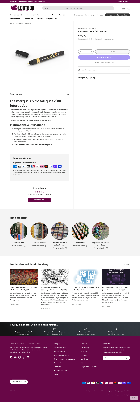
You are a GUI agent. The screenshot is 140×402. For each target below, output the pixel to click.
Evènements (78, 15)
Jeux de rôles (15, 19)
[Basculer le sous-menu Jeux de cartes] (56, 15)
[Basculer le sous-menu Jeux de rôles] (21, 18)
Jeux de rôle (19, 242)
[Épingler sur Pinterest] (94, 78)
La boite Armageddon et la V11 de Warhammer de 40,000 (23, 288)
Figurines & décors (60, 370)
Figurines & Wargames (45, 19)
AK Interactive (82, 28)
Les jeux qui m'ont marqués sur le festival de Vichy (85, 288)
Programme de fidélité (89, 367)
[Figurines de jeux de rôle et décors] (100, 231)
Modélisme (29, 19)
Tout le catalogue (60, 348)
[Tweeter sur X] (87, 78)
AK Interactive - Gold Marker (23, 23)
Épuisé (112, 51)
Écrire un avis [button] (39, 200)
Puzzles (62, 15)
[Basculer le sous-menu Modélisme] (34, 18)
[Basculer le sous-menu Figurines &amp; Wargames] (56, 18)
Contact (99, 15)
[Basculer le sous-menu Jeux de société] (23, 15)
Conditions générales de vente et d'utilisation (117, 395)
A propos (84, 351)
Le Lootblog (89, 15)
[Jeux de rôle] (18, 231)
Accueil (12, 23)
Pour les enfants (33, 15)
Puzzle (56, 374)
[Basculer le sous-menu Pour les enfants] (40, 15)
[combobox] (78, 8)
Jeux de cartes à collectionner (60, 243)
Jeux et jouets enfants (61, 355)
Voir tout (127, 264)
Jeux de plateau (39, 242)
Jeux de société (16, 15)
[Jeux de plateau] (39, 231)
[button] (129, 8)
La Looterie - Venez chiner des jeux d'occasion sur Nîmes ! (115, 288)
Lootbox (16, 391)
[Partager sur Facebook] (90, 78)
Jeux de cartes (49, 15)
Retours (83, 363)
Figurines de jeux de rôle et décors (100, 243)
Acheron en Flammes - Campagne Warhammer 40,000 (54, 288)
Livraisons (84, 359)
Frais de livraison (92, 39)
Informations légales (106, 391)
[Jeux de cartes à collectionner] (59, 231)
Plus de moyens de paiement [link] (104, 62)
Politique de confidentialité (122, 391)
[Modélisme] (80, 231)
